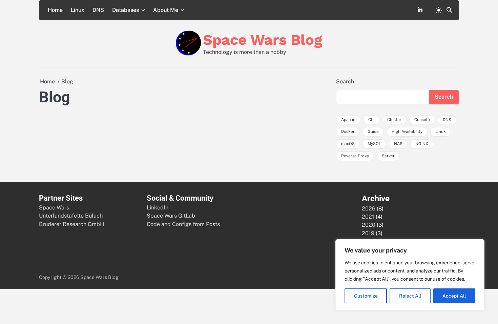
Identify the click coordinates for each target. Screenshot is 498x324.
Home (55, 10)
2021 (368, 217)
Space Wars (54, 207)
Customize (366, 296)
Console (422, 119)
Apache (348, 119)
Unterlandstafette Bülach (71, 215)
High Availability (407, 131)
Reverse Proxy (355, 156)
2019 (368, 233)
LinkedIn (157, 207)
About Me (165, 10)
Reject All (410, 296)
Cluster (394, 119)
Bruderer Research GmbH (71, 224)
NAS (398, 143)
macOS (348, 143)
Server (388, 156)
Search (345, 81)
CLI (371, 119)
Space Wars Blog (262, 39)
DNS (98, 10)
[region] (409, 274)
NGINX (421, 143)
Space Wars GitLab (171, 215)
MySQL (374, 143)
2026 (368, 208)
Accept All (454, 296)
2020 (368, 225)
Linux (77, 10)
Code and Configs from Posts (183, 224)
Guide (373, 131)
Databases (125, 10)
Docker (348, 131)
